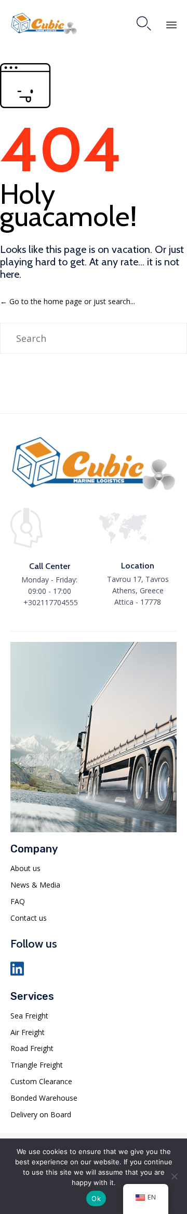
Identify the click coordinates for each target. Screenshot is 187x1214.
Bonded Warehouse (43, 1098)
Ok (96, 1198)
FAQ (17, 901)
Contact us (28, 918)
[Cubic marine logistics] (93, 489)
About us (25, 868)
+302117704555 (50, 602)
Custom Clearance (41, 1081)
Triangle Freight (36, 1065)
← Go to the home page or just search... (67, 301)
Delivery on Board (40, 1114)
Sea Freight (29, 1016)
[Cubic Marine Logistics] (43, 23)
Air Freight (27, 1032)
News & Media (35, 885)
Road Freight (32, 1048)
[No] (174, 1176)
